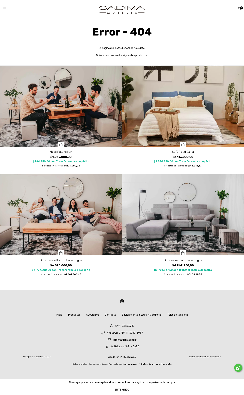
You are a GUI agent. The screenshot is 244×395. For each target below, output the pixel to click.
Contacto (110, 314)
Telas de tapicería (177, 314)
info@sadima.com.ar (125, 339)
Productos (74, 314)
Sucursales (92, 314)
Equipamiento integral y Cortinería (141, 314)
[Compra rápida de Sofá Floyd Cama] (183, 144)
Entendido (122, 389)
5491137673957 (125, 326)
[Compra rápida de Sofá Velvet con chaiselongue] (183, 252)
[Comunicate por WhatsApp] (238, 368)
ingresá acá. (130, 364)
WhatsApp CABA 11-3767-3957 (125, 332)
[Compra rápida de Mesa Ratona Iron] (61, 144)
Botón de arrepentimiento (156, 364)
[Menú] (5, 9)
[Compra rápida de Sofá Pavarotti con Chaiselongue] (61, 252)
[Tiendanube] (122, 358)
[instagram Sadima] (122, 301)
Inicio (59, 314)
